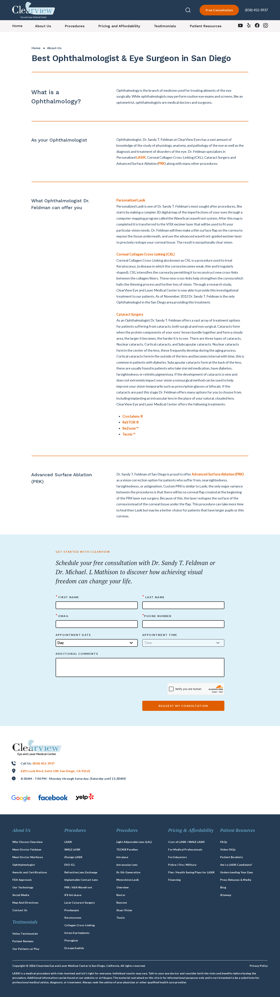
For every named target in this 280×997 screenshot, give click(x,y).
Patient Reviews (23, 941)
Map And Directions (25, 902)
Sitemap (225, 895)
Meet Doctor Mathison (27, 857)
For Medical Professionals (185, 849)
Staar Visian (124, 910)
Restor (120, 895)
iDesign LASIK (73, 857)
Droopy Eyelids (74, 948)
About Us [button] (43, 26)
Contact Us (19, 910)
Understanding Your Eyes (236, 872)
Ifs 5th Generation (128, 872)
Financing (174, 879)
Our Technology (22, 887)
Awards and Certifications (29, 872)
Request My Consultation (183, 705)
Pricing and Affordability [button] (119, 26)
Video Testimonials (25, 933)
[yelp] (248, 26)
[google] (20, 798)
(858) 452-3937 (256, 10)
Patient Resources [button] (206, 26)
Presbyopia (71, 910)
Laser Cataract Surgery (79, 902)
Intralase (122, 857)
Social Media (20, 895)
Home (36, 48)
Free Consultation (219, 10)
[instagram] (265, 26)
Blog (223, 887)
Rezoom (121, 902)
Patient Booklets (231, 857)
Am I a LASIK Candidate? (236, 864)
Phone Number (156, 616)
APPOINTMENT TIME (159, 634)
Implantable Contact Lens (81, 879)
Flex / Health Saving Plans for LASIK (191, 872)
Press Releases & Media (235, 879)
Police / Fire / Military (182, 864)
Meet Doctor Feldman (27, 849)
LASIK (141, 157)
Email (62, 616)
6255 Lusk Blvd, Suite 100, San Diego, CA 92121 (55, 771)
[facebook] (257, 26)
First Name (67, 597)
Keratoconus (73, 917)
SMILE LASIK (72, 849)
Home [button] (17, 26)
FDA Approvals (22, 879)
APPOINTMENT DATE (73, 634)
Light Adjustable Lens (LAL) (134, 841)
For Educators (177, 857)
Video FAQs (228, 849)
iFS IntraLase (72, 895)
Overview (122, 887)
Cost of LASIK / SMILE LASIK (186, 841)
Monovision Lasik (127, 879)
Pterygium (71, 940)
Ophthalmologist (23, 864)
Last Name (153, 597)
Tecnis (120, 917)
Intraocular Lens (127, 864)
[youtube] (240, 26)
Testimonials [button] (165, 26)
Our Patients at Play (25, 948)
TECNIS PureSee (127, 849)
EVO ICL (69, 864)
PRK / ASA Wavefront (78, 887)
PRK (161, 163)
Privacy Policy (259, 965)
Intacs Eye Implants (77, 932)
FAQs (223, 841)
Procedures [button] (75, 26)
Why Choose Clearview (27, 841)
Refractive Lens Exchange (81, 872)
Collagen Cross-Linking (79, 925)
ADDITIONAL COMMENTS (77, 653)
